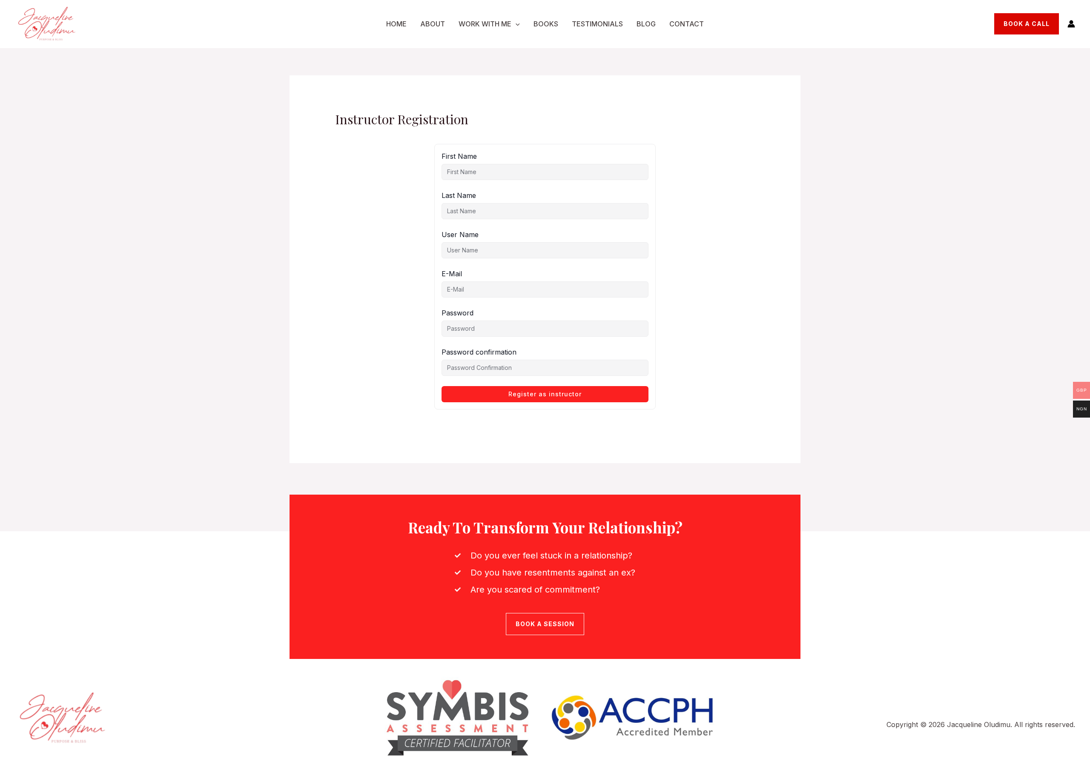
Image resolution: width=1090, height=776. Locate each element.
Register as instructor (545, 394)
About (432, 24)
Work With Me (485, 24)
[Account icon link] (1071, 24)
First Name (459, 156)
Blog (646, 24)
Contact (686, 24)
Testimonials (597, 24)
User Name (460, 234)
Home (396, 24)
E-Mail (452, 273)
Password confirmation (479, 352)
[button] (515, 24)
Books (546, 24)
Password (457, 313)
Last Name (459, 195)
